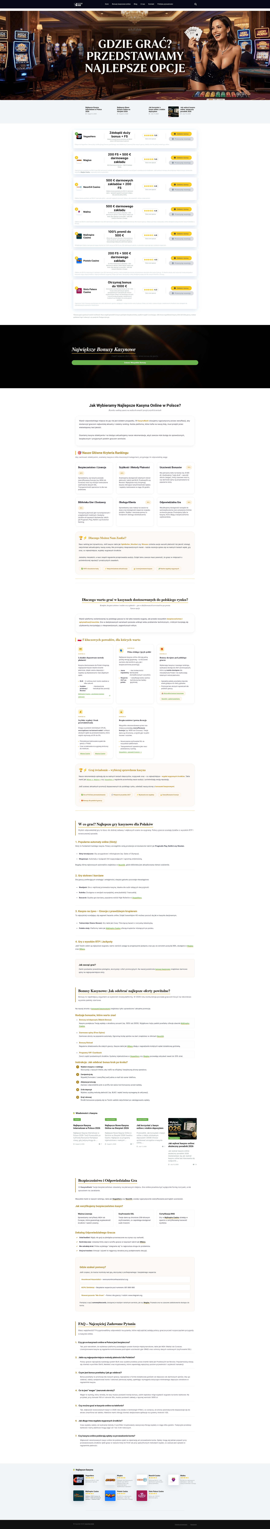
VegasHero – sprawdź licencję (129, 752)
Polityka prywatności (165, 4)
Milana (89, 779)
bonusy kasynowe (162, 969)
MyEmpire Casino (88, 236)
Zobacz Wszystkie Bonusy (135, 363)
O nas (143, 4)
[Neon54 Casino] (79, 189)
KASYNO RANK (89, 1524)
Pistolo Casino (91, 260)
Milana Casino (85, 753)
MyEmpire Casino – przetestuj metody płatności (91, 695)
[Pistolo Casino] (79, 263)
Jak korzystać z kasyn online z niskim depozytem (157, 109)
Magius (87, 160)
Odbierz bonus (182, 134)
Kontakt (151, 4)
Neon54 (121, 865)
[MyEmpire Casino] (79, 238)
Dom (107, 4)
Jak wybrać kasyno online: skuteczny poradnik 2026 (187, 109)
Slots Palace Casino (90, 290)
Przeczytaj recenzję (182, 139)
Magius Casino (100, 753)
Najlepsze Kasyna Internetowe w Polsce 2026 (93, 109)
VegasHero (89, 136)
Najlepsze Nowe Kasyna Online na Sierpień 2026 (123, 109)
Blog (135, 4)
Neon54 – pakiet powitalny (171, 699)
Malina (87, 211)
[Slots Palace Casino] (79, 293)
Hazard (77, 1119)
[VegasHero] (79, 138)
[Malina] (79, 214)
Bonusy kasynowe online (121, 4)
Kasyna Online (111, 1119)
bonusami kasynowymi (164, 786)
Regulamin (193, 1524)
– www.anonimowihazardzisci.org (104, 1279)
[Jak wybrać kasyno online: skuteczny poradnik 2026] (174, 111)
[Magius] (79, 162)
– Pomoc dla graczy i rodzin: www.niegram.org (111, 1295)
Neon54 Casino (91, 187)
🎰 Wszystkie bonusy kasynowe (173, 693)
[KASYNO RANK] (78, 3)
